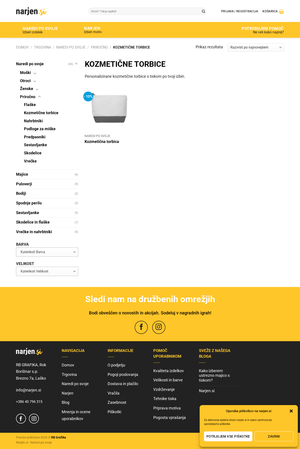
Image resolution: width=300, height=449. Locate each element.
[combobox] (47, 252)
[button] (291, 411)
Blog (65, 402)
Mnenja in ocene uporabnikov (76, 415)
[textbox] (47, 252)
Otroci (25, 80)
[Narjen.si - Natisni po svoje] (49, 11)
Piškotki (114, 411)
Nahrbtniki (33, 121)
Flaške (30, 104)
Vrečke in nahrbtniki (34, 231)
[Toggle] (76, 64)
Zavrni (274, 436)
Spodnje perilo (29, 203)
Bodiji (21, 193)
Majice (22, 174)
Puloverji (24, 184)
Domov (22, 47)
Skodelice (33, 153)
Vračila (113, 393)
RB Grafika (58, 437)
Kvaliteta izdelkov (168, 370)
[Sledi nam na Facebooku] (141, 327)
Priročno (99, 47)
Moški (25, 72)
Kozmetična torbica (102, 141)
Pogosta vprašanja (169, 417)
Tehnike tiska (164, 398)
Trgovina (42, 47)
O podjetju (116, 365)
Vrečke (30, 161)
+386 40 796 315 (29, 402)
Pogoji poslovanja (123, 374)
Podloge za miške (40, 128)
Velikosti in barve (168, 380)
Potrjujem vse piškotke (228, 436)
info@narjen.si (28, 390)
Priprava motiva (167, 408)
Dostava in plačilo (123, 383)
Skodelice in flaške (33, 222)
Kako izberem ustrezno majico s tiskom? (214, 375)
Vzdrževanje (164, 389)
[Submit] (203, 11)
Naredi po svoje (70, 47)
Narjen (67, 393)
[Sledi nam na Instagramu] (158, 327)
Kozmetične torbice (41, 112)
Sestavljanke (35, 144)
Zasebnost (117, 402)
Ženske (26, 88)
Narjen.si (207, 390)
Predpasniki (34, 137)
